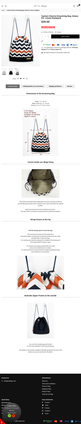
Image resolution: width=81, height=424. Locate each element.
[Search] (6, 5)
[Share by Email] (27, 79)
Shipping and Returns (55, 86)
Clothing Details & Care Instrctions (33, 86)
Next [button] (38, 40)
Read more (11, 410)
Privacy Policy (46, 386)
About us (45, 381)
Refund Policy (46, 391)
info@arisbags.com (10, 381)
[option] (20, 40)
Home (3, 10)
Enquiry (59, 32)
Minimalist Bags (6, 402)
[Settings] (74, 5)
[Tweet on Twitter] (21, 79)
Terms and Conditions (48, 383)
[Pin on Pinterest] (24, 79)
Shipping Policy (46, 389)
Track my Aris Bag (47, 394)
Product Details (12, 86)
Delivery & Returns (48, 32)
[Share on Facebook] (18, 79)
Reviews (69, 86)
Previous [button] (3, 40)
